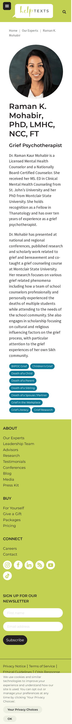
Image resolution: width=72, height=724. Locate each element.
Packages (12, 520)
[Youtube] (50, 565)
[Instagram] (7, 565)
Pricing (9, 526)
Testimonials (14, 461)
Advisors (10, 450)
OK (10, 718)
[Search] (64, 12)
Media (8, 479)
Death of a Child (21, 373)
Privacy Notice (14, 666)
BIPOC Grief (19, 366)
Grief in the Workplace (25, 402)
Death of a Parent (22, 380)
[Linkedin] (29, 565)
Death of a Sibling (23, 388)
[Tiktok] (7, 576)
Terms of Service (42, 666)
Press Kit (11, 485)
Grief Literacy (19, 409)
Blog (7, 473)
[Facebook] (18, 565)
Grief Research (43, 409)
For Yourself (13, 508)
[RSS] (40, 565)
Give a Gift (12, 514)
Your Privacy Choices (23, 709)
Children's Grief (42, 366)
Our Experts (30, 30)
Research (11, 455)
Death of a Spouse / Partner (29, 395)
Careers (10, 548)
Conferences (14, 467)
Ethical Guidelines (17, 672)
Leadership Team (18, 444)
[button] (7, 6)
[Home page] (32, 11)
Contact (10, 554)
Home (13, 30)
